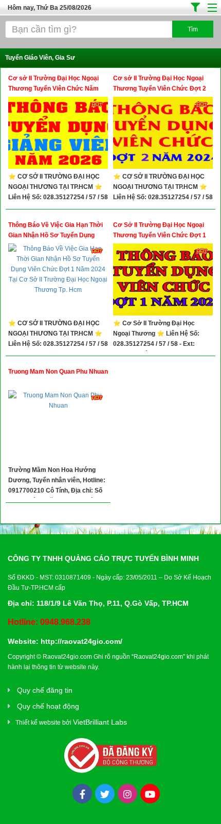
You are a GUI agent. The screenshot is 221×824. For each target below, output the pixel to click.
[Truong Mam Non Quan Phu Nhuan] (58, 427)
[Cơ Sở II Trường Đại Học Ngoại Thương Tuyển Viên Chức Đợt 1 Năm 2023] (163, 280)
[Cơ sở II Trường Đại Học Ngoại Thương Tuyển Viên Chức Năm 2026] (58, 134)
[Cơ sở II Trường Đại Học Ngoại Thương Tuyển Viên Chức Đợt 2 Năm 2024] (163, 134)
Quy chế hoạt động (48, 706)
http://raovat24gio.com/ (81, 641)
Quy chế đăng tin (44, 690)
